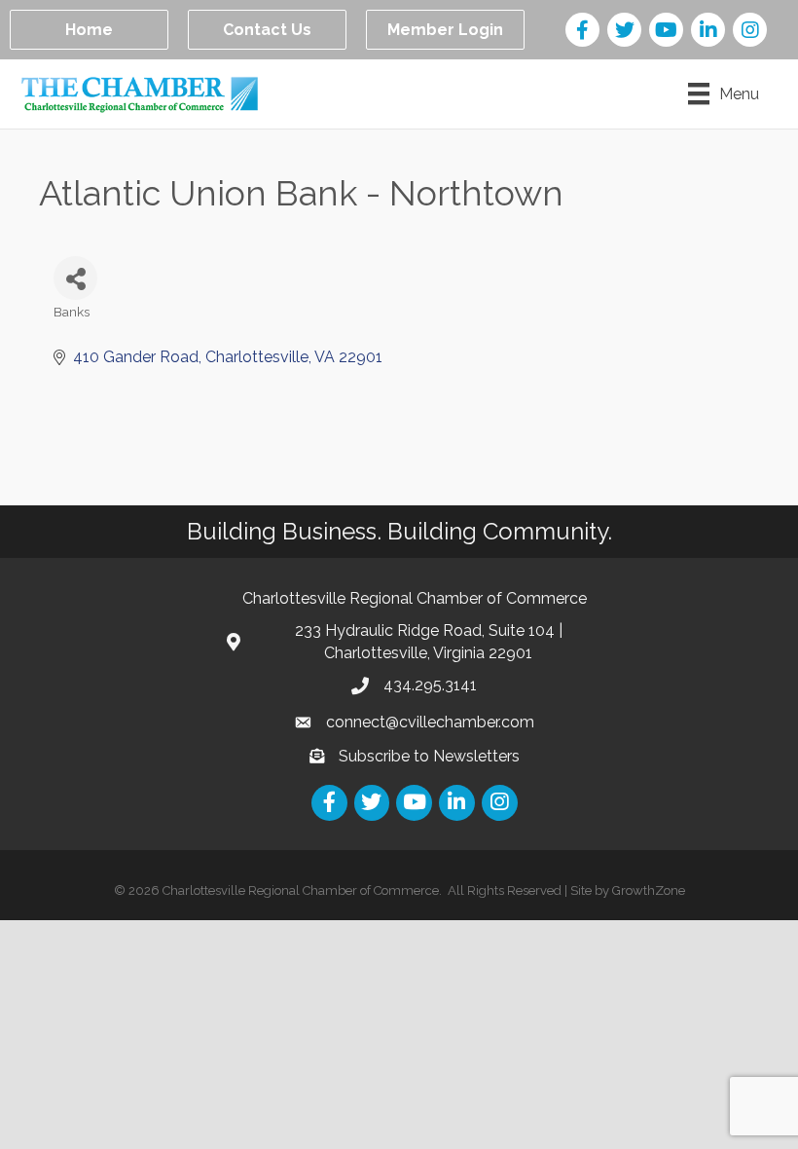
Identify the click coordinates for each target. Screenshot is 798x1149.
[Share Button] (75, 278)
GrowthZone (648, 890)
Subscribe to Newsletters (429, 756)
